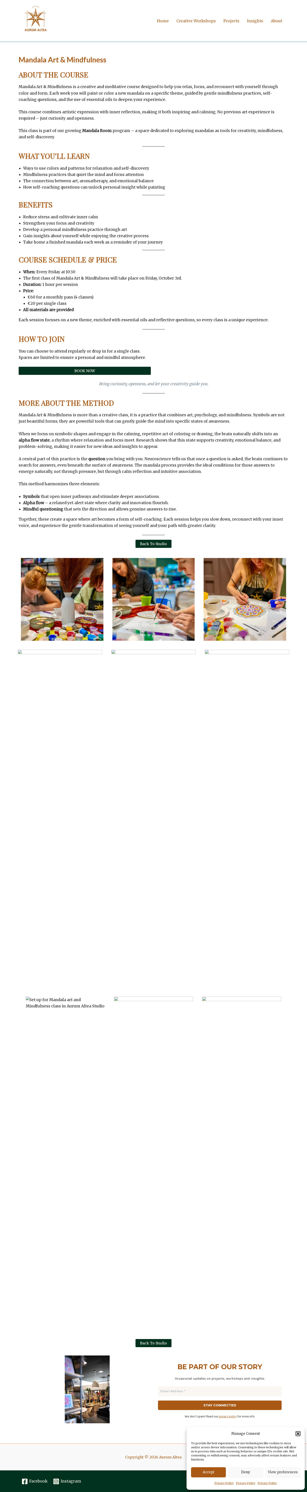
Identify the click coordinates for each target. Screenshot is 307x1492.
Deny (245, 1472)
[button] (298, 1433)
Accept (208, 1472)
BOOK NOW (84, 371)
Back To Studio (153, 544)
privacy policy (228, 1416)
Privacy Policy (224, 1483)
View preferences (283, 1472)
